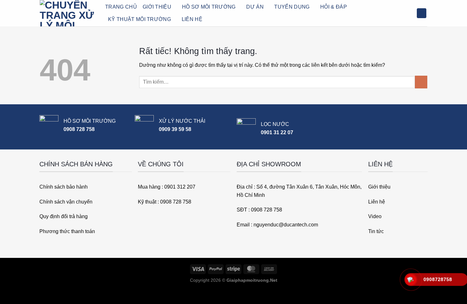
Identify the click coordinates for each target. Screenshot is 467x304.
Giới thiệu (157, 7)
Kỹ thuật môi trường (139, 19)
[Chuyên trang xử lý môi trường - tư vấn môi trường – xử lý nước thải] (68, 13)
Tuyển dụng (291, 7)
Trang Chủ (121, 7)
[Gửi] (421, 82)
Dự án (255, 7)
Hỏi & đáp (333, 7)
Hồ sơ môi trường (209, 7)
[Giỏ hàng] (421, 13)
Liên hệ (192, 19)
